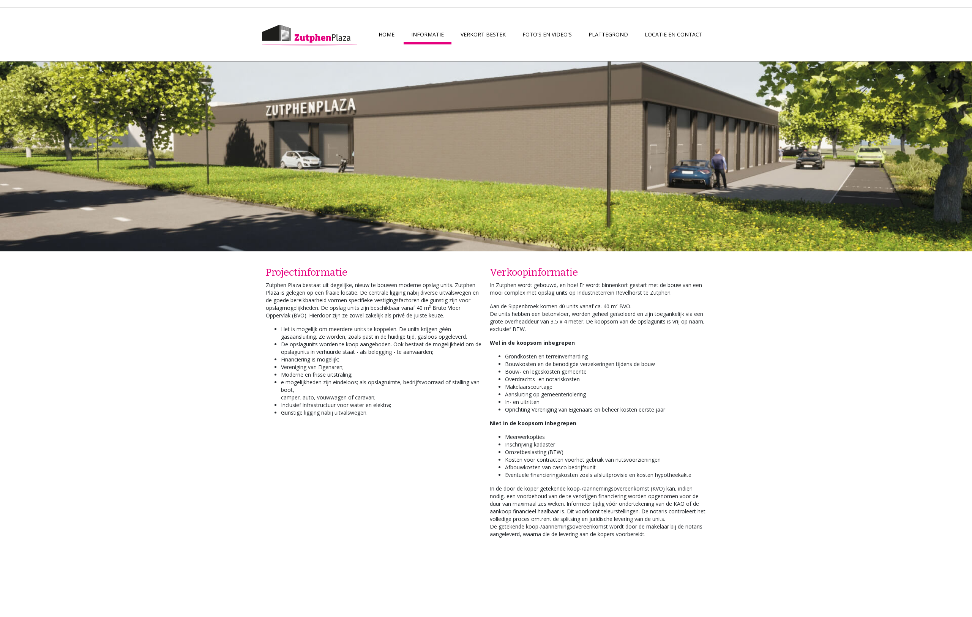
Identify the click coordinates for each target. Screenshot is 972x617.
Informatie (427, 34)
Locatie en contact (673, 34)
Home (386, 34)
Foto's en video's (547, 34)
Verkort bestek (483, 34)
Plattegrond (608, 34)
